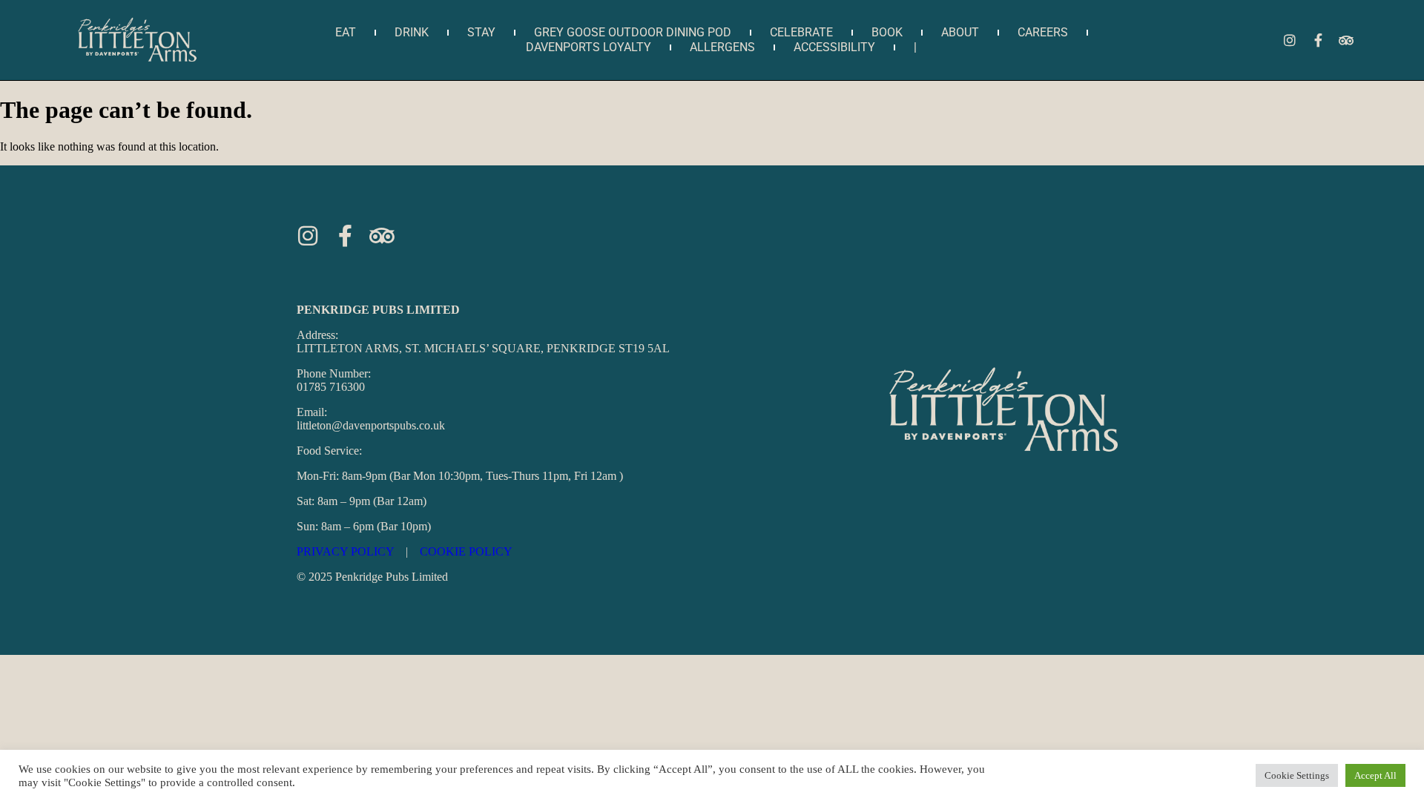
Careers (1043, 32)
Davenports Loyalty (588, 47)
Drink (412, 32)
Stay (481, 32)
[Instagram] (1289, 40)
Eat (345, 32)
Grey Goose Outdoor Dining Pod (632, 32)
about (960, 32)
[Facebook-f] (1318, 40)
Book (887, 32)
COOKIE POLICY (466, 551)
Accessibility (834, 47)
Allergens (722, 47)
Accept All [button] (1375, 775)
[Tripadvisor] (1346, 40)
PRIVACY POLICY (345, 551)
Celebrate (801, 32)
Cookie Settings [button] (1297, 775)
